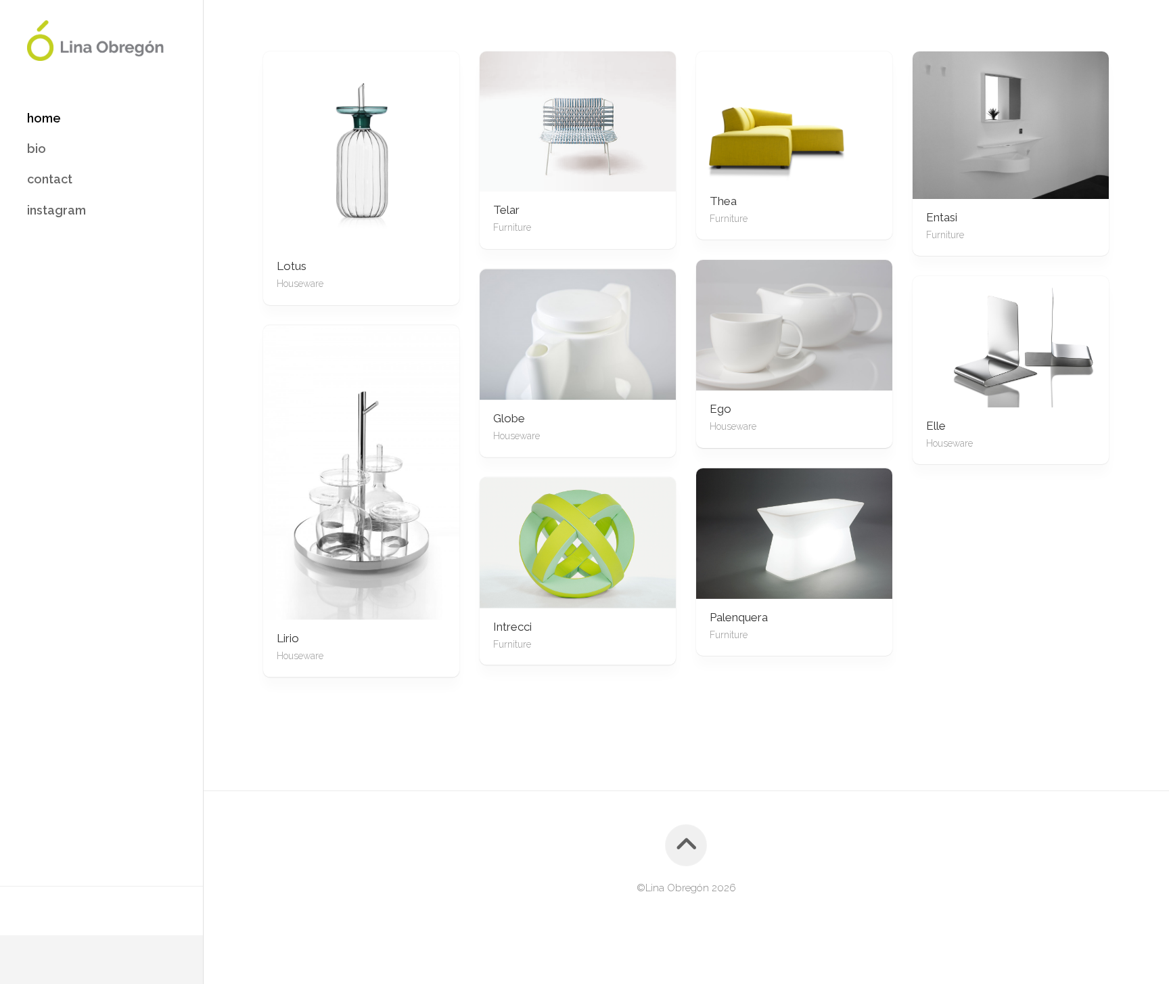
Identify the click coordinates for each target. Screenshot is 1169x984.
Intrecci (512, 626)
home (44, 118)
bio (36, 148)
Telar (506, 210)
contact (49, 179)
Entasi (941, 217)
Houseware (300, 283)
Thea (723, 201)
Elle (936, 425)
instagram (56, 210)
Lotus (291, 266)
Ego (720, 409)
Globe (509, 418)
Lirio (288, 638)
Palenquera (739, 617)
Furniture (512, 227)
